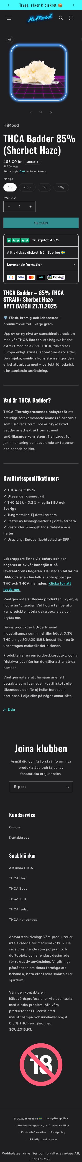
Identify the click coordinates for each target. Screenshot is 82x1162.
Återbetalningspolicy (30, 1125)
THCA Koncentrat (23, 920)
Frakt (23, 171)
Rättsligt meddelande (43, 1139)
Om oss (15, 827)
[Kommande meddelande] (74, 5)
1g (12, 188)
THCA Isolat (18, 909)
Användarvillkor (59, 1125)
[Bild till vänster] (31, 112)
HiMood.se (31, 1118)
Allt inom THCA (21, 868)
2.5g (30, 188)
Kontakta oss (19, 838)
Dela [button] (11, 710)
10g (63, 188)
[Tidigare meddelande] (8, 5)
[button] (9, 18)
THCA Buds (18, 889)
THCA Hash (18, 878)
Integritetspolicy (57, 1118)
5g (46, 188)
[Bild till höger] (51, 112)
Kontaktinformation (33, 1132)
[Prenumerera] (68, 787)
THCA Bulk (17, 899)
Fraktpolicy (58, 1132)
